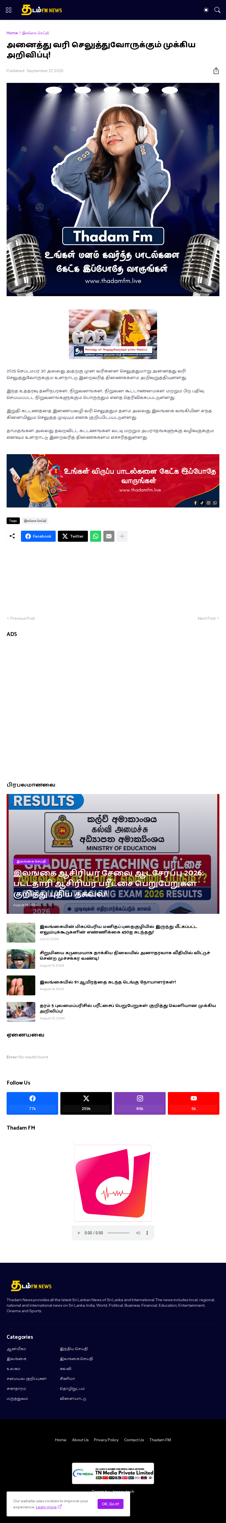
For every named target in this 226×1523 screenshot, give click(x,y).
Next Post (207, 618)
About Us (80, 1439)
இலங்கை (16, 1359)
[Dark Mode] (206, 9)
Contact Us (134, 1439)
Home (12, 32)
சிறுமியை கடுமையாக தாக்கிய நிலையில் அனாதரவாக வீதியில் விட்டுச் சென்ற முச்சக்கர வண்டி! (125, 956)
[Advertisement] (113, 579)
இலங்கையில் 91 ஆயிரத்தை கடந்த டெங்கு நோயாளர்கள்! (108, 982)
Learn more (46, 1506)
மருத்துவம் (17, 1399)
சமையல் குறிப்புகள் (27, 1379)
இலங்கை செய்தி (35, 32)
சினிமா (67, 1379)
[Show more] (122, 536)
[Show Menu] (8, 9)
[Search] (217, 9)
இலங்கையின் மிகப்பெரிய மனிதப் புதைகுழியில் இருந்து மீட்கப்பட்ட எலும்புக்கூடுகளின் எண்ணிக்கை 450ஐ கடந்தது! (118, 929)
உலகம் (13, 1369)
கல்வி (65, 1369)
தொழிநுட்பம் (72, 1389)
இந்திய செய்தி (74, 1349)
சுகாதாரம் (16, 1389)
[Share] (213, 70)
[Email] (108, 536)
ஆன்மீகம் (16, 1349)
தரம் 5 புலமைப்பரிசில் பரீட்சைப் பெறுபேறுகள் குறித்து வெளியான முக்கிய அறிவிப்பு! (128, 1008)
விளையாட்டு (73, 1399)
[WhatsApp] (95, 536)
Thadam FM (160, 1439)
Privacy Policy (106, 1439)
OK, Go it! (110, 1503)
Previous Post (22, 618)
